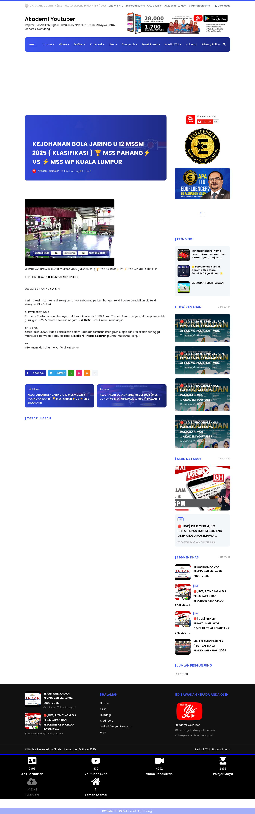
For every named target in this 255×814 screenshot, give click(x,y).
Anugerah (128, 47)
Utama (47, 47)
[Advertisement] (127, 84)
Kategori (96, 47)
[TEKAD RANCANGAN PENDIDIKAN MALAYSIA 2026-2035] (183, 582)
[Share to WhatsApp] (71, 376)
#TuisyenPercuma (199, 10)
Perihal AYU (202, 752)
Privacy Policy (210, 47)
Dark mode (224, 10)
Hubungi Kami (221, 752)
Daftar (78, 47)
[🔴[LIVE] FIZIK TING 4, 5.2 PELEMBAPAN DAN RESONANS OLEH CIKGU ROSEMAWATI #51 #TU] (183, 602)
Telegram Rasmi (135, 10)
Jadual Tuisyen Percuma (116, 729)
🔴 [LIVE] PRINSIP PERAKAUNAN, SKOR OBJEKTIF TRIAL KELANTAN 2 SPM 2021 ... (202, 534)
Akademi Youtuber (50, 22)
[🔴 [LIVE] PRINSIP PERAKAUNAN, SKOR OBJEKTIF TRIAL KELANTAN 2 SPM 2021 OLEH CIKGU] (202, 491)
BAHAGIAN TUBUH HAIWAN (208, 285)
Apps (103, 735)
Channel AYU (115, 10)
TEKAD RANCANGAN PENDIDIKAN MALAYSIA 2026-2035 (208, 574)
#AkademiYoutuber (175, 10)
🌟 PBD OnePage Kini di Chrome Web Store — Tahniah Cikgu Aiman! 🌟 (207, 273)
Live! (111, 47)
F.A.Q (103, 712)
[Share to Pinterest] (79, 376)
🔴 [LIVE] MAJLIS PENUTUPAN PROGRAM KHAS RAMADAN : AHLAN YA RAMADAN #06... (202, 329)
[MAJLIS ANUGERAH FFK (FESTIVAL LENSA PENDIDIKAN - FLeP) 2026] (183, 657)
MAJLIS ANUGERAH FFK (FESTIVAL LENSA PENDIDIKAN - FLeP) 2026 (209, 648)
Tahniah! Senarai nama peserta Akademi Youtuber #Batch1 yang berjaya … (209, 257)
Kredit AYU (172, 47)
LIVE (180, 522)
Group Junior (154, 10)
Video (63, 47)
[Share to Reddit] (87, 376)
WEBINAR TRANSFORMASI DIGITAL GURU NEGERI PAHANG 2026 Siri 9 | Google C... (76, 5)
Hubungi (191, 47)
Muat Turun (150, 47)
